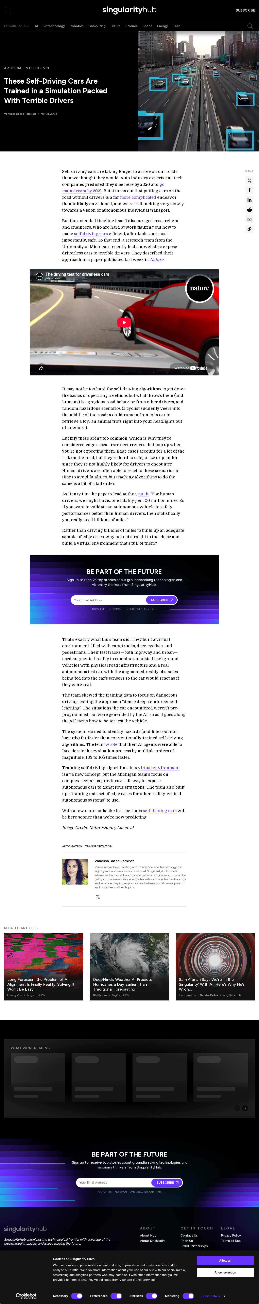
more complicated (138, 197)
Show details (211, 1296)
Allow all (225, 1260)
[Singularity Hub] (129, 10)
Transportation (98, 846)
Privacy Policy (231, 1235)
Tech (176, 26)
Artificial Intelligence (27, 68)
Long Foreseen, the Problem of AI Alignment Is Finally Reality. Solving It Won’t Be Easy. (40, 984)
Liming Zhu (14, 995)
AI (36, 26)
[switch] (116, 1296)
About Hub (148, 1235)
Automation (72, 846)
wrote (111, 744)
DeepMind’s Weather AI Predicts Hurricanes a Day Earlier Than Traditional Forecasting (122, 984)
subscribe (245, 10)
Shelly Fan (100, 995)
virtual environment (159, 768)
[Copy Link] (249, 229)
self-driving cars (91, 233)
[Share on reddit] (249, 210)
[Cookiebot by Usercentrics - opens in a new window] (26, 1296)
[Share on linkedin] (249, 200)
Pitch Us (186, 1241)
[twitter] (97, 896)
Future (115, 26)
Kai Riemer (186, 995)
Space (147, 26)
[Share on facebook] (249, 190)
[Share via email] (249, 219)
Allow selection (225, 1272)
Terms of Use (231, 1241)
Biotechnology (54, 26)
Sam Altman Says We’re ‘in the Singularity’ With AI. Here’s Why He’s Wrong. (212, 984)
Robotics (77, 26)
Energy (162, 26)
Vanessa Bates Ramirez (20, 114)
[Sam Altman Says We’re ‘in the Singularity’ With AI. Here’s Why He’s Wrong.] (215, 966)
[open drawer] (8, 10)
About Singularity (152, 1241)
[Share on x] (249, 181)
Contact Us (189, 1235)
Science (131, 26)
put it (143, 494)
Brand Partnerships (194, 1246)
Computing (97, 26)
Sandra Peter (209, 995)
